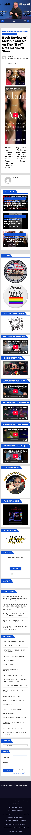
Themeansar (15, 803)
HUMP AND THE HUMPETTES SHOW (15, 685)
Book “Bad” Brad (13, 831)
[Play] (5, 352)
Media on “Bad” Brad (24, 827)
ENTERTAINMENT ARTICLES (12, 675)
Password (6, 762)
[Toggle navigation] (14, 20)
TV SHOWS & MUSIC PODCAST (13, 728)
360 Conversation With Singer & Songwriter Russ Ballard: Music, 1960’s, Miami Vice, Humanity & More (15, 598)
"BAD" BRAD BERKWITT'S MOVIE (13, 641)
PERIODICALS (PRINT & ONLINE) (13, 700)
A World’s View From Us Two (22, 814)
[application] (15, 347)
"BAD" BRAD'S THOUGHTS (11, 645)
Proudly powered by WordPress (10, 801)
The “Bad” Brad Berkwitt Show (15, 810)
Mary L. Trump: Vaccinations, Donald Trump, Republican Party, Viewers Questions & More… (21, 154)
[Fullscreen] (26, 352)
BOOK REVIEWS (8, 665)
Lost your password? (19, 773)
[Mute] (23, 352)
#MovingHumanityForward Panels (16, 817)
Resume (20, 807)
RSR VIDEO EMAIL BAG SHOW (13, 709)
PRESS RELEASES (9, 705)
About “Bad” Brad (13, 807)
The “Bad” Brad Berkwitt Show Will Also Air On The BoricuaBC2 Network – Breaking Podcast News (15, 628)
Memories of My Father (7, 814)
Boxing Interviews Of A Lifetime (9, 827)
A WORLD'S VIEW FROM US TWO (13, 656)
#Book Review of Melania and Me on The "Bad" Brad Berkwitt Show (18, 61)
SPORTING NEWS (9, 713)
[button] (25, 20)
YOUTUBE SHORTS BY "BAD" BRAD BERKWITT (14, 237)
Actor (11, 56)
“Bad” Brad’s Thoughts (11, 824)
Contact (20, 831)
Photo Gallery (21, 824)
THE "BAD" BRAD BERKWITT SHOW (12, 201)
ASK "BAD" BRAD (8, 660)
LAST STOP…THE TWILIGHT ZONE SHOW (15, 821)
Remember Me (19, 770)
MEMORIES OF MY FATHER (12, 696)
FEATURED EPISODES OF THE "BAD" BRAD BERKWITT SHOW (15, 31)
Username (6, 757)
